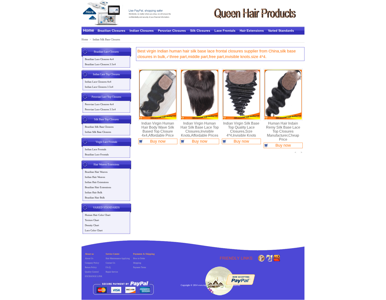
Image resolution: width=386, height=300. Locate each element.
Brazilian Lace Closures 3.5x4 (100, 64)
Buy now (158, 141)
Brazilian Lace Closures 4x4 (99, 59)
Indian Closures (142, 30)
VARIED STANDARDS (106, 207)
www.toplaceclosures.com (209, 285)
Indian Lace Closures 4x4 (98, 81)
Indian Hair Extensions (97, 182)
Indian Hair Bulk (93, 192)
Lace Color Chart (94, 230)
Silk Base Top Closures (106, 119)
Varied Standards (281, 30)
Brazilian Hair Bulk (95, 197)
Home (88, 30)
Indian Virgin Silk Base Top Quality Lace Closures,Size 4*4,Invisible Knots (241, 129)
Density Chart (92, 225)
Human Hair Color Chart (97, 215)
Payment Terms (139, 267)
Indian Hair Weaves (95, 177)
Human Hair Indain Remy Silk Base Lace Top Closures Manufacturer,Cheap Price (283, 131)
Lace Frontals (224, 30)
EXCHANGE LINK (93, 276)
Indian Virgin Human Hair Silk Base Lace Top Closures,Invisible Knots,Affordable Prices (199, 129)
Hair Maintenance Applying (118, 258)
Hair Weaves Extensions (106, 164)
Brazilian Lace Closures (106, 51)
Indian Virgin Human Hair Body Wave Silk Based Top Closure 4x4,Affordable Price (157, 129)
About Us (89, 258)
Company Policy (92, 263)
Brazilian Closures (111, 30)
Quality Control (92, 272)
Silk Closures (200, 30)
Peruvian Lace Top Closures (106, 96)
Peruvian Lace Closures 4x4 (99, 104)
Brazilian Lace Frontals (97, 154)
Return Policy (91, 267)
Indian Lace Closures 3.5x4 (99, 86)
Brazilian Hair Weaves (96, 172)
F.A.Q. (108, 267)
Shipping (137, 263)
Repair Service (112, 272)
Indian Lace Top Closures (106, 74)
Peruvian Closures (172, 30)
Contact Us (110, 263)
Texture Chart (92, 220)
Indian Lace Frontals (95, 149)
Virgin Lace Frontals (106, 142)
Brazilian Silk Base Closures (99, 126)
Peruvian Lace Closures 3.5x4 (100, 109)
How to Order (139, 258)
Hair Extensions (252, 30)
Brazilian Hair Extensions (98, 187)
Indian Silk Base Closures (106, 39)
